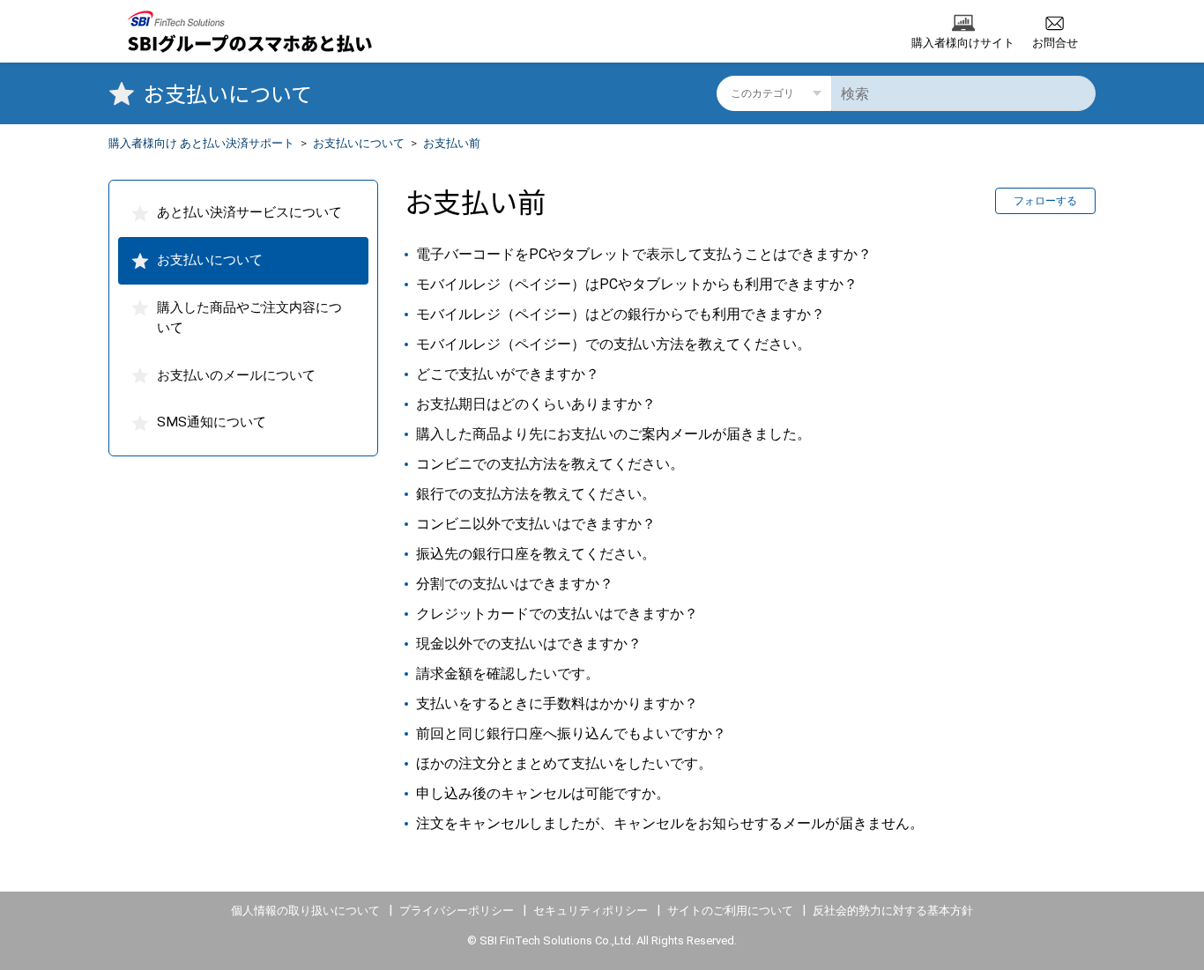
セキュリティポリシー (590, 910)
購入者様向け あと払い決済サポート (201, 143)
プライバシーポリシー (456, 910)
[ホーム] (241, 31)
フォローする (1045, 201)
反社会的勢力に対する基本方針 (893, 910)
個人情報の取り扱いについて (305, 910)
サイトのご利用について (730, 910)
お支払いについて (359, 143)
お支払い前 (451, 143)
